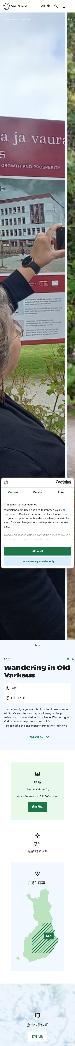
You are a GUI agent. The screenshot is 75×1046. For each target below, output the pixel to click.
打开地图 (37, 1036)
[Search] (56, 6)
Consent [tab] (13, 492)
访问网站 (37, 806)
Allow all (37, 551)
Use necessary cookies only (37, 561)
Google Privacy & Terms (35, 539)
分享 (66, 659)
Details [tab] (37, 492)
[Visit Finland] (15, 6)
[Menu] (64, 6)
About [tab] (61, 492)
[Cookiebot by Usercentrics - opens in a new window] (55, 482)
